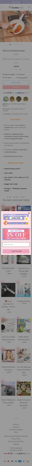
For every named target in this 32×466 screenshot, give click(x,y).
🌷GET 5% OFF (16, 251)
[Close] (29, 213)
